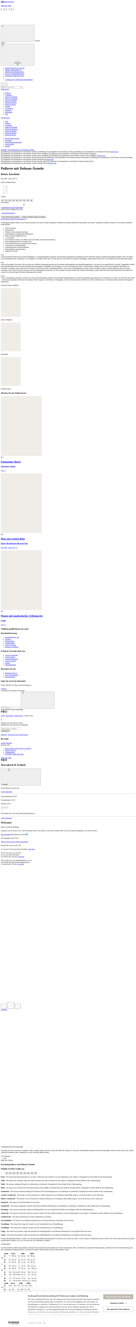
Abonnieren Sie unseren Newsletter (13, 691)
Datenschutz (18, 716)
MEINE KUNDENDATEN (14, 72)
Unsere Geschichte (11, 655)
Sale (6, 114)
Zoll (4, 1158)
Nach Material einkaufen (13, 142)
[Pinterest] (3, 712)
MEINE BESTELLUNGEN (15, 68)
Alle (6, 121)
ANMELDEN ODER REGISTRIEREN (19, 80)
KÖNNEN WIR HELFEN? (14, 76)
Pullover (8, 93)
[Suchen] (17, 33)
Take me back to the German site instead (14, 842)
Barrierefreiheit (10, 677)
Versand (8, 639)
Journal (7, 146)
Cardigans (8, 95)
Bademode (8, 112)
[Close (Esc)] (10, 1005)
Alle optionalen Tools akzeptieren (118, 1297)
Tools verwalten (10, 645)
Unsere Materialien (11, 659)
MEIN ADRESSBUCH (13, 70)
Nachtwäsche (9, 144)
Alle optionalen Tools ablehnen (118, 1309)
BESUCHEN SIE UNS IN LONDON (18, 748)
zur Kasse (5, 807)
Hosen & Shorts (10, 104)
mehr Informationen (8, 213)
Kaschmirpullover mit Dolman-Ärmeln (21, 150)
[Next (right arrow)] (18, 1006)
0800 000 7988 (6, 6)
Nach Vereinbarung (11, 675)
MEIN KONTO (10, 750)
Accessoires (9, 108)
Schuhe (7, 106)
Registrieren (5, 731)
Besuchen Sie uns (11, 673)
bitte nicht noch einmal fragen (18, 735)
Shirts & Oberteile (11, 97)
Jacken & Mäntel (10, 101)
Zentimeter (7, 1156)
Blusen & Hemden (11, 99)
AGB (3, 716)
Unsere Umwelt (10, 661)
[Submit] (38, 700)
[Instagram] (6, 712)
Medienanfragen (10, 665)
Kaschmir (8, 140)
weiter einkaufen (6, 743)
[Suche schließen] (4, 84)
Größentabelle (10, 643)
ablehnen (4, 735)
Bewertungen (20, 219)
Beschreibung (5, 219)
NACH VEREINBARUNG (14, 74)
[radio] (2, 200)
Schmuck (8, 110)
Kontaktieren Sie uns (12, 637)
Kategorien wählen (35, 1323)
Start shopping (6, 834)
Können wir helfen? (11, 647)
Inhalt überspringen (7, 2)
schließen (4, 1010)
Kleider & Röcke (11, 103)
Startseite (4, 150)
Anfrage (3, 689)
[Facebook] (1, 712)
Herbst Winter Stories (12, 138)
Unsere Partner (10, 657)
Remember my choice (18, 834)
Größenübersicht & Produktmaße (12, 207)
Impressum (9, 716)
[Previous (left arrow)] (4, 1006)
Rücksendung (9, 641)
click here (31, 849)
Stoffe (13, 219)
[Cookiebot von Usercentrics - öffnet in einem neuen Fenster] (13, 1322)
